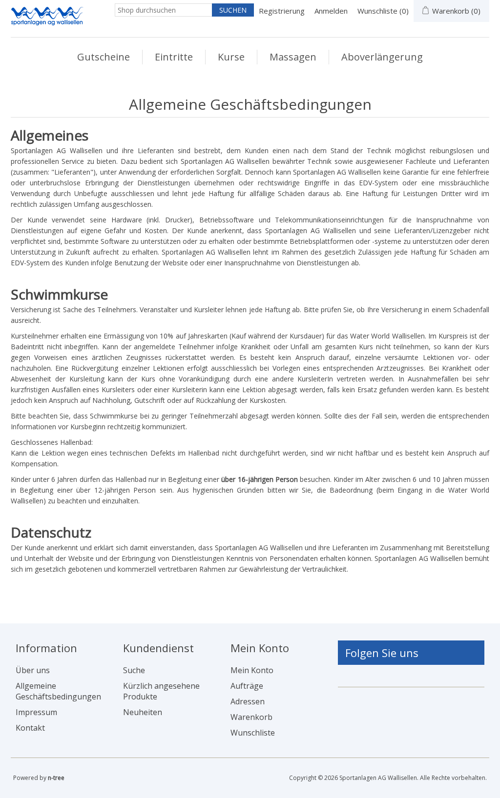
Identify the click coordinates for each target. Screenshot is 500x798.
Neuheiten (142, 712)
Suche (134, 670)
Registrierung (282, 11)
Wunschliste (252, 732)
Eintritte (174, 56)
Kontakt (30, 727)
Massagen (293, 56)
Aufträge (246, 685)
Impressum (36, 712)
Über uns (33, 670)
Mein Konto (251, 670)
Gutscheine (103, 56)
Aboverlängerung (382, 56)
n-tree (56, 778)
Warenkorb (251, 717)
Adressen (247, 701)
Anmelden (331, 11)
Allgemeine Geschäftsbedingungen (58, 691)
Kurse (231, 56)
